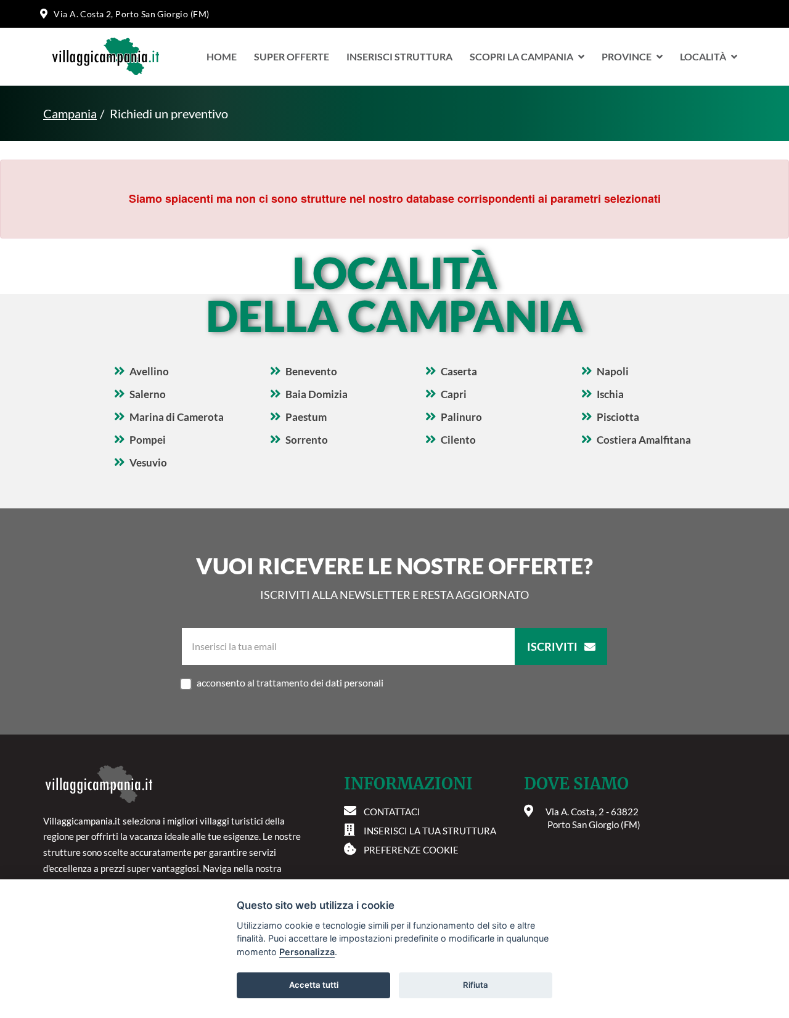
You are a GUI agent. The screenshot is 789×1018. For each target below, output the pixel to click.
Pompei (147, 439)
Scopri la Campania (521, 56)
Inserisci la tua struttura (430, 830)
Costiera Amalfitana (644, 439)
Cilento (458, 439)
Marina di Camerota (176, 416)
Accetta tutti (313, 985)
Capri (454, 394)
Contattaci (392, 811)
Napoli (613, 371)
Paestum (306, 416)
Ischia (610, 394)
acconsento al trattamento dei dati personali (290, 682)
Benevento (311, 371)
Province (627, 56)
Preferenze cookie (411, 849)
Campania (70, 113)
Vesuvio (148, 462)
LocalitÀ (703, 56)
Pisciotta (618, 416)
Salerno (147, 394)
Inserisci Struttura (399, 56)
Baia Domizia (316, 394)
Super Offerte (291, 56)
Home (221, 56)
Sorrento (306, 439)
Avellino (149, 371)
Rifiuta (475, 985)
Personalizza (307, 952)
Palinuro (461, 416)
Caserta (459, 371)
